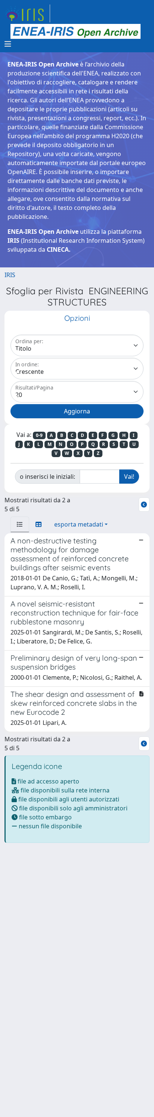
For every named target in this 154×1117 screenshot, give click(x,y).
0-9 (39, 435)
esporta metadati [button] (78, 524)
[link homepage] (27, 13)
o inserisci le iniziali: (47, 476)
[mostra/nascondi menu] (7, 44)
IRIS (9, 275)
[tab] (19, 524)
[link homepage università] (75, 31)
